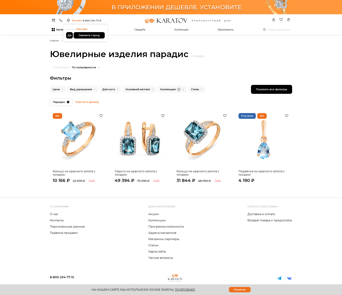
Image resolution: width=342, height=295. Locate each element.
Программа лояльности (166, 226)
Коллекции (181, 29)
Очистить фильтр (87, 102)
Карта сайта (157, 251)
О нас (54, 214)
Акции (153, 214)
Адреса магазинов (162, 233)
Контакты (57, 220)
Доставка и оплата (261, 214)
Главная (54, 40)
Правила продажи (64, 233)
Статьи (153, 245)
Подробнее (185, 289)
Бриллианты (226, 29)
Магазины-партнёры (163, 239)
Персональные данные (67, 226)
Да (69, 35)
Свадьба (139, 29)
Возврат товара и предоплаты (269, 220)
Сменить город (89, 35)
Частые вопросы (160, 258)
